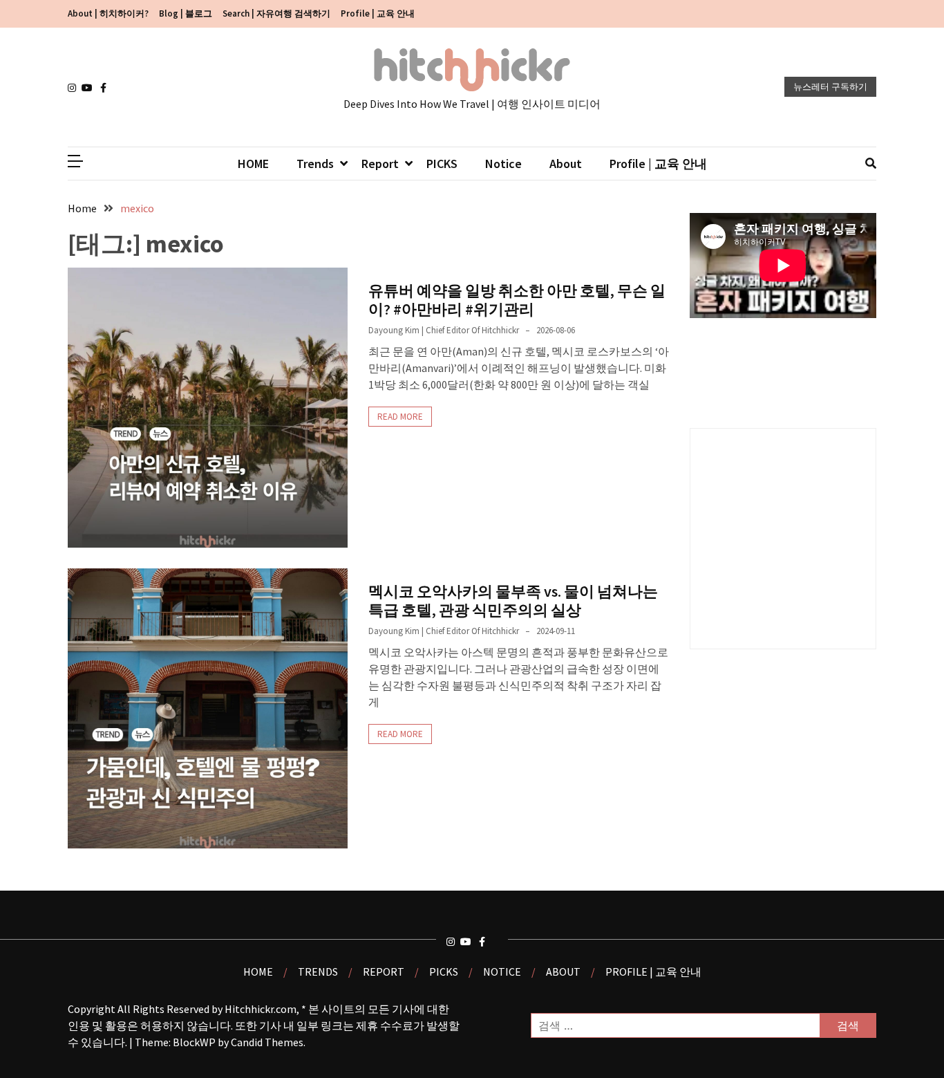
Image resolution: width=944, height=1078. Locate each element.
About (565, 163)
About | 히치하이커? (108, 13)
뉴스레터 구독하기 (830, 87)
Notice (503, 163)
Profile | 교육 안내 (378, 13)
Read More (400, 416)
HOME (253, 163)
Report (380, 163)
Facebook (107, 87)
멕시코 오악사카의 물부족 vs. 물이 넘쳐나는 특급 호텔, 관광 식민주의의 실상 (513, 600)
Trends (315, 163)
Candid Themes (267, 1042)
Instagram (75, 87)
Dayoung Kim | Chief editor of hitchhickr (443, 330)
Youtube (88, 87)
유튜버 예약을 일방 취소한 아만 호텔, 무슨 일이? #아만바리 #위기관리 (516, 299)
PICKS (441, 163)
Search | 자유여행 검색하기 (276, 13)
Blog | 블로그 (185, 13)
